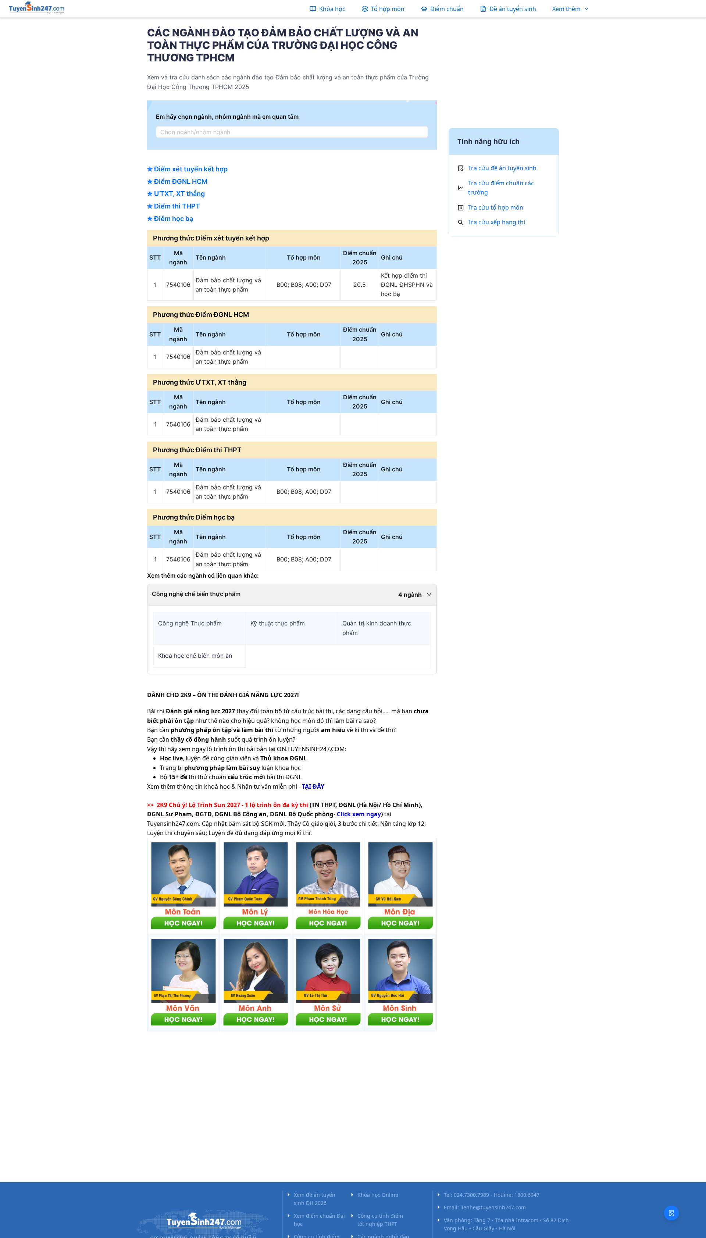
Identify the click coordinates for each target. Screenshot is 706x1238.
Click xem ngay (359, 814)
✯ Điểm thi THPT (173, 206)
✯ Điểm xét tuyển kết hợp (187, 169)
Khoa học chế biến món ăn (195, 655)
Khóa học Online (377, 1194)
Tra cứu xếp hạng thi (496, 222)
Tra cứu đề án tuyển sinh (502, 168)
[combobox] (289, 132)
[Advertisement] (504, 75)
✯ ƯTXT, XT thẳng (176, 193)
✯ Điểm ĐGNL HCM (177, 181)
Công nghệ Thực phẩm (190, 623)
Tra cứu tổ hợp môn (495, 207)
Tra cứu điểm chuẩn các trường (501, 188)
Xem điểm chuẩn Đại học (319, 1219)
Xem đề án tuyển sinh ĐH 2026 (314, 1198)
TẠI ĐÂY (313, 786)
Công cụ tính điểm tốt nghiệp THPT (380, 1219)
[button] (291, 595)
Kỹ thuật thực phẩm (277, 623)
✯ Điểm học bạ (170, 218)
